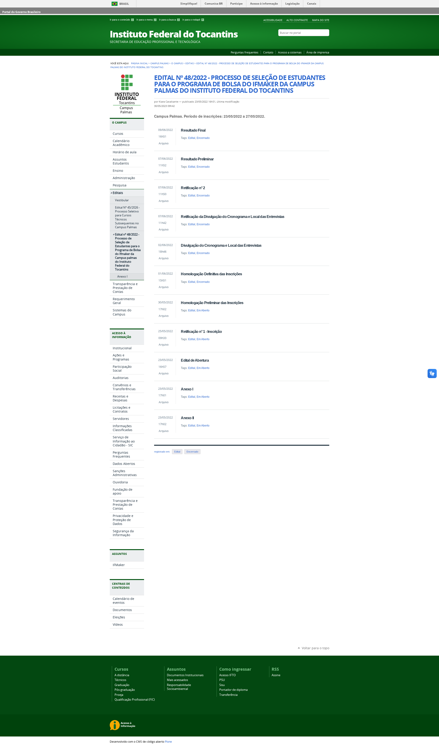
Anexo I (187, 389)
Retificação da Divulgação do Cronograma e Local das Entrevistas (232, 217)
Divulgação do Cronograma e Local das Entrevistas (221, 245)
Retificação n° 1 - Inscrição (201, 331)
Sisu (222, 685)
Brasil (124, 4)
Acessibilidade (272, 20)
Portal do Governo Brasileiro (21, 12)
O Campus (177, 63)
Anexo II (187, 418)
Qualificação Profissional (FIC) (135, 700)
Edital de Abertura (195, 360)
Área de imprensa (317, 52)
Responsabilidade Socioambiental (179, 687)
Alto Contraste (297, 20)
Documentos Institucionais (185, 675)
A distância (122, 675)
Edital (191, 138)
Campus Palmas (159, 63)
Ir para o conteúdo (121, 19)
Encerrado (203, 138)
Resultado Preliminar (197, 159)
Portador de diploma (233, 690)
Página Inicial (139, 63)
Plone (168, 741)
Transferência (228, 695)
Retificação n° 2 (193, 188)
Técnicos (120, 680)
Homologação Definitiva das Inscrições (211, 274)
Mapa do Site (320, 20)
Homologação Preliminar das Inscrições (212, 303)
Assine (276, 675)
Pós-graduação (125, 690)
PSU (222, 680)
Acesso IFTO (227, 675)
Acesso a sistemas (290, 52)
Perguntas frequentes (244, 52)
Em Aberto (203, 310)
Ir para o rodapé (192, 19)
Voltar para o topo (315, 648)
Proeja (119, 695)
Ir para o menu (146, 19)
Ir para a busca (169, 19)
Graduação (122, 685)
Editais (189, 63)
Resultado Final (193, 130)
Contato (268, 52)
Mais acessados (177, 680)
